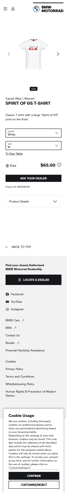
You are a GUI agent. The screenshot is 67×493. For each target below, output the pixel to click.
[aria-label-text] (59, 165)
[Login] (13, 7)
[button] (5, 8)
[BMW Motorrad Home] (48, 9)
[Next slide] (57, 53)
